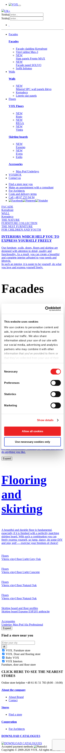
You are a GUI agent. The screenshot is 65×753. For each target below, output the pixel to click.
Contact (13, 700)
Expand (7, 458)
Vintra (19, 128)
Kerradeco (22, 92)
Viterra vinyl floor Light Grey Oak (21, 559)
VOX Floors (16, 106)
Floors (12, 98)
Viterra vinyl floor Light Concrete (20, 572)
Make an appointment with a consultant (31, 187)
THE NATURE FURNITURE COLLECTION (19, 221)
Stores (5, 707)
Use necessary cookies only (32, 441)
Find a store (15, 714)
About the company (13, 689)
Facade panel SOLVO (28, 63)
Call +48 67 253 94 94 (21, 197)
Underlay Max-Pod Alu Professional (22, 624)
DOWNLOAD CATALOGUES (20, 736)
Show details (45, 420)
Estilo (19, 157)
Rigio (19, 115)
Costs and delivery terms (23, 194)
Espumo (20, 145)
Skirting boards (18, 136)
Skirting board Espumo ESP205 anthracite (25, 611)
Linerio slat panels (26, 95)
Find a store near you (21, 184)
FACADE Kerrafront (7, 208)
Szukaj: (5, 14)
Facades (13, 34)
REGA (20, 121)
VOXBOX (15, 174)
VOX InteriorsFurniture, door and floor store (18, 663)
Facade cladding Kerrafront (31, 48)
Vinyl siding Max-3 (27, 52)
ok (4, 646)
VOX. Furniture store (17, 650)
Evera (19, 152)
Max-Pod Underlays (27, 171)
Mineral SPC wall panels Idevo (33, 87)
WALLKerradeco (7, 215)
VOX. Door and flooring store (22, 654)
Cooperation (9, 721)
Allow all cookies (32, 431)
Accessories (16, 164)
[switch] (56, 383)
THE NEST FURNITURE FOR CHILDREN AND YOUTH (21, 228)
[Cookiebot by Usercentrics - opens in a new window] (46, 308)
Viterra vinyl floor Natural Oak (19, 585)
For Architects (17, 190)
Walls (12, 71)
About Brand (16, 697)
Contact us (15, 178)
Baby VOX (12, 657)
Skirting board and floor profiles (19, 608)
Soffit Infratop (24, 68)
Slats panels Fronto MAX (30, 57)
